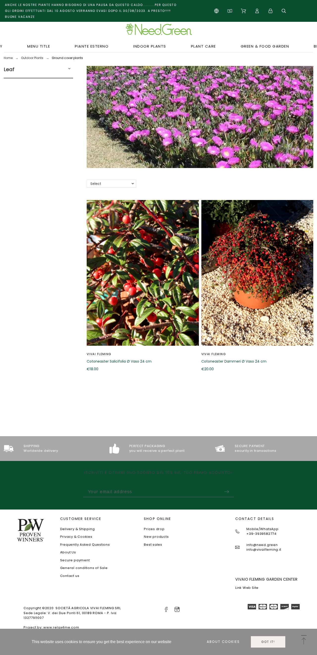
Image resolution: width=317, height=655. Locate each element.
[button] (69, 69)
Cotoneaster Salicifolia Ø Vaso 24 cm (119, 361)
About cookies (223, 641)
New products (156, 536)
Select (95, 183)
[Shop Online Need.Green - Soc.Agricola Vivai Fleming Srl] (158, 31)
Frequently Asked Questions (85, 544)
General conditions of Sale (84, 568)
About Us (68, 552)
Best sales (153, 544)
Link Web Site (247, 587)
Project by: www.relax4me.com (51, 627)
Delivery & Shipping (77, 529)
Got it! (268, 642)
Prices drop (154, 529)
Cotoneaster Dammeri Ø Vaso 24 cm (233, 361)
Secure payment (75, 560)
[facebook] (166, 609)
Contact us (69, 575)
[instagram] (177, 609)
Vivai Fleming (99, 354)
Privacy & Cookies (76, 536)
